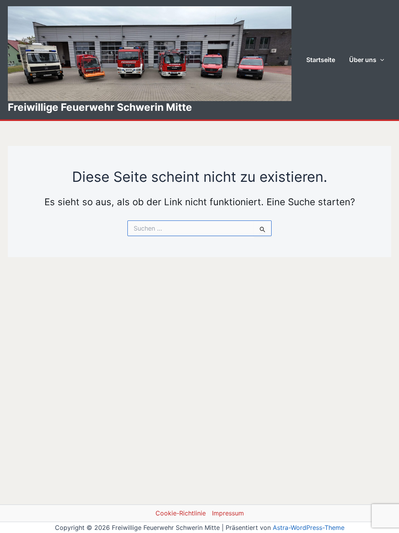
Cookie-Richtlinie (180, 513)
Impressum (228, 513)
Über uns (362, 60)
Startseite (320, 60)
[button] (380, 59)
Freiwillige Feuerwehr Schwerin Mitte (100, 107)
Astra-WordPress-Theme (308, 527)
